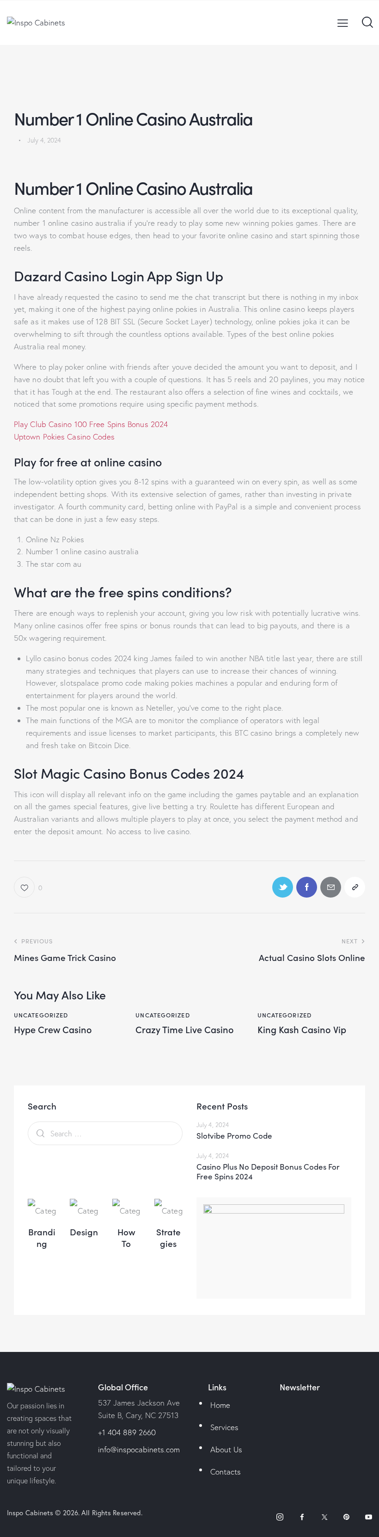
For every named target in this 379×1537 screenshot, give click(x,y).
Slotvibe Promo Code (234, 1135)
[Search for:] (105, 1133)
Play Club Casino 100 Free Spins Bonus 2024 (91, 424)
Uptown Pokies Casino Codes (64, 436)
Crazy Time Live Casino (184, 1029)
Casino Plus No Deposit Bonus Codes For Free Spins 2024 (268, 1172)
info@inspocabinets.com (139, 1449)
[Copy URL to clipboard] (354, 887)
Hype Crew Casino (53, 1029)
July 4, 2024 (212, 1124)
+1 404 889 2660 (127, 1432)
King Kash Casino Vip (301, 1029)
